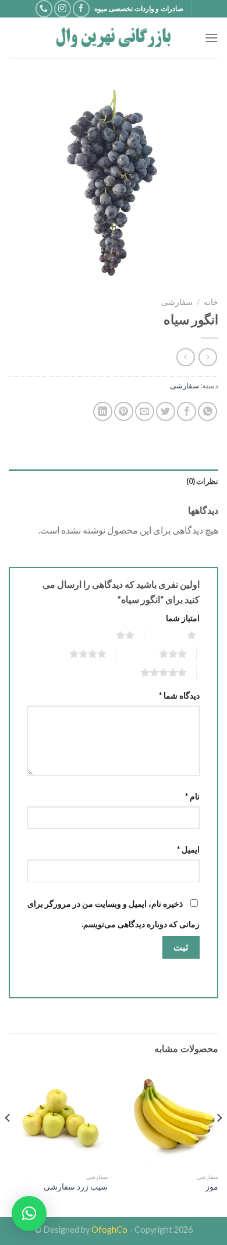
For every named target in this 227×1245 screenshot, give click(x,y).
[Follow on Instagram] (62, 8)
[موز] (168, 1117)
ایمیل (188, 849)
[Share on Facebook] (186, 411)
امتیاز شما (183, 618)
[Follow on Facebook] (81, 8)
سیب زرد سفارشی (76, 1186)
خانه (211, 302)
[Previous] (219, 1141)
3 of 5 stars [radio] (158, 653)
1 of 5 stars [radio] (177, 635)
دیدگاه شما (179, 695)
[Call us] (44, 8)
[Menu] (211, 37)
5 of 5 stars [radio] (149, 672)
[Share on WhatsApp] (207, 411)
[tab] (113, 481)
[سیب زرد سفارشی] (58, 1117)
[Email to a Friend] (144, 411)
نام (192, 796)
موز (211, 1186)
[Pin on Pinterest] (123, 411)
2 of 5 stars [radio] (111, 635)
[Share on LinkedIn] (102, 411)
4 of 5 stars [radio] (73, 653)
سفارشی (177, 302)
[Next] (8, 1141)
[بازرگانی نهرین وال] (113, 38)
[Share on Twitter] (165, 411)
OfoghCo (109, 1230)
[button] (29, 1213)
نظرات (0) (202, 481)
